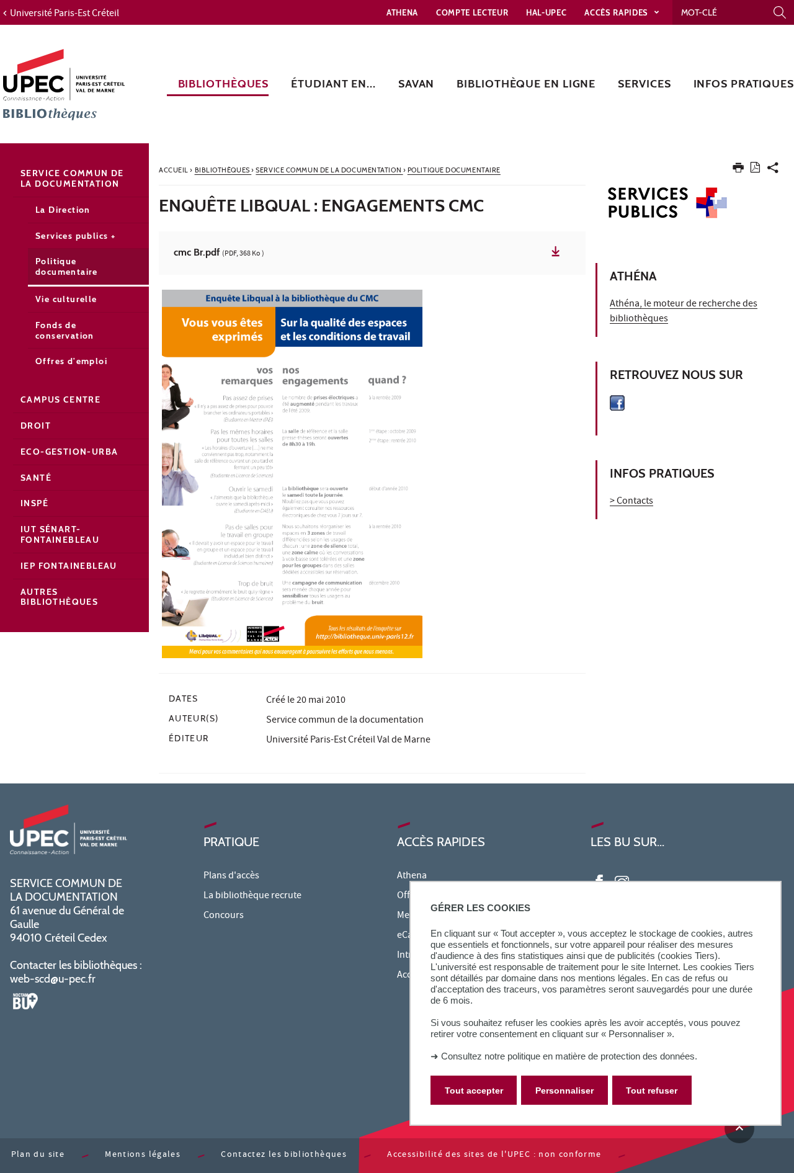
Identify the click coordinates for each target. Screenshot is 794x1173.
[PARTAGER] (772, 170)
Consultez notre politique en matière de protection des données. (569, 1056)
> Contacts (631, 501)
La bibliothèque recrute (252, 896)
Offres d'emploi (71, 361)
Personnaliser (564, 1090)
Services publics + (75, 235)
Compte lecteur (472, 12)
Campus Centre (60, 399)
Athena (402, 12)
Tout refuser (651, 1090)
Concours (223, 916)
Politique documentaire (66, 266)
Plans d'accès (231, 876)
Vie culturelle (66, 299)
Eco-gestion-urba (69, 451)
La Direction (63, 209)
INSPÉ (34, 503)
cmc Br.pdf (219, 253)
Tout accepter (474, 1090)
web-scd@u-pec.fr (53, 979)
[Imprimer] (738, 170)
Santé (35, 477)
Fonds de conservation (64, 330)
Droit (35, 425)
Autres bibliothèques (59, 597)
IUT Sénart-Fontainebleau (59, 534)
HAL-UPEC (546, 12)
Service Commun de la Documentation (72, 178)
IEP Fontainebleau (68, 565)
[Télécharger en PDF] (755, 169)
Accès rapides (617, 12)
